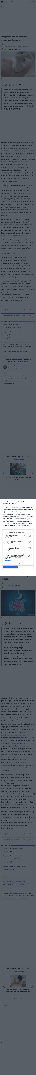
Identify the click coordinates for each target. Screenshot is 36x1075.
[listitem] (18, 532)
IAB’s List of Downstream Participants (20, 527)
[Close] (32, 502)
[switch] (29, 536)
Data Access (18, 573)
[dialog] (18, 537)
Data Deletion (8, 573)
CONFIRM (11, 567)
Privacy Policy (27, 573)
